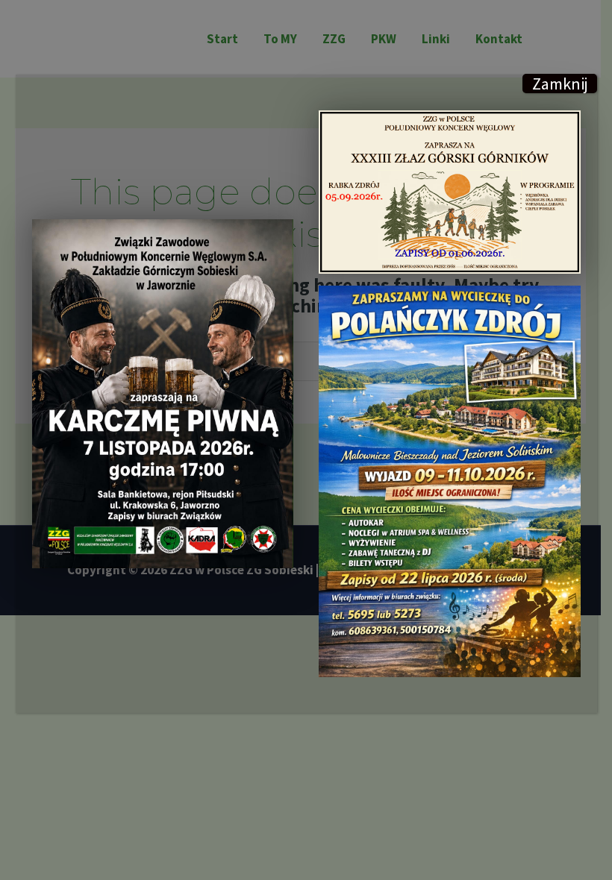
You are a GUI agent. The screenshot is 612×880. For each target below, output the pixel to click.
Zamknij (560, 83)
